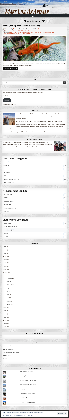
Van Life (6, 211)
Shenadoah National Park (11, 33)
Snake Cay (22, 389)
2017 (5, 307)
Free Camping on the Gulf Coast (28, 384)
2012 (5, 323)
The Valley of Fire (24, 398)
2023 (5, 256)
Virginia (40, 30)
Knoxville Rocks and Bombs (26, 371)
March (8, 301)
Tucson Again (23, 376)
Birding (5, 197)
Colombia (6, 165)
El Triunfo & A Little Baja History (27, 402)
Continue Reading (11, 69)
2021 (5, 263)
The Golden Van (7, 359)
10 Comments (42, 29)
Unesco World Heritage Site (11, 179)
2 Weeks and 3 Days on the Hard (28, 393)
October (9, 281)
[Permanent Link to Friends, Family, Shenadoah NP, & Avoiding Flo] (34, 48)
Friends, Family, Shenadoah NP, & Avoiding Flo (23, 25)
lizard (19, 32)
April (8, 298)
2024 (5, 253)
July (8, 291)
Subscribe (6, 100)
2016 (5, 311)
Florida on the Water (9, 226)
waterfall (29, 33)
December (9, 275)
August (8, 288)
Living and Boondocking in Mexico (11, 352)
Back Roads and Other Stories (10, 346)
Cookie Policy (30, 415)
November (9, 278)
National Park (38, 32)
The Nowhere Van (7, 362)
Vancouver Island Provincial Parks (28, 380)
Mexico (6, 172)
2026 (5, 246)
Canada (6, 162)
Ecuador (6, 169)
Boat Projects (7, 223)
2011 (5, 327)
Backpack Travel (8, 194)
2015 (5, 314)
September (9, 284)
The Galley (6, 237)
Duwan (15, 29)
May (8, 294)
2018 (6, 272)
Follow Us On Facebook (34, 333)
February (9, 304)
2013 (5, 320)
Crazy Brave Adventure (8, 349)
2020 (5, 266)
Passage (6, 233)
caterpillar (12, 32)
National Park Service (20, 30)
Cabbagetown (7, 201)
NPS (44, 32)
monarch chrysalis (27, 32)
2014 (5, 317)
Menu (35, 16)
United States (32, 30)
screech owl (50, 32)
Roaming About (7, 355)
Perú (5, 176)
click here (41, 146)
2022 (5, 259)
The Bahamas (7, 230)
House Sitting (7, 204)
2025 (5, 250)
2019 (5, 269)
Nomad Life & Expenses (10, 208)
